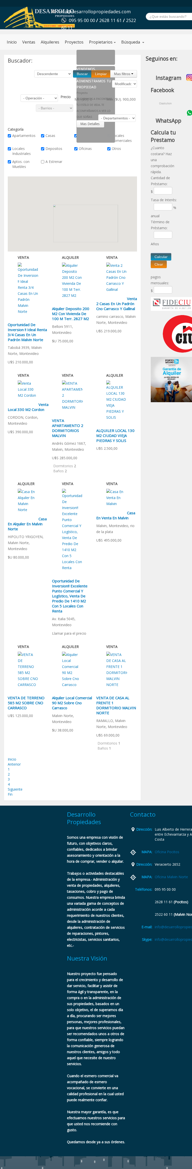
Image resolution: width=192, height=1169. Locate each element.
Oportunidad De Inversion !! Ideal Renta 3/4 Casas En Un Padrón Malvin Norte (27, 332)
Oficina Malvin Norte (171, 876)
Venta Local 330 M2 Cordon (28, 407)
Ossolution (165, 103)
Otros (116, 148)
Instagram (168, 77)
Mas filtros (122, 74)
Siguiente (15, 789)
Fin (10, 794)
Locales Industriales (21, 151)
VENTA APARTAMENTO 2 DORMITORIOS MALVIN (67, 428)
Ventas (28, 42)
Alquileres (50, 42)
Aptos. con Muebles (21, 164)
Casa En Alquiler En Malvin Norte (27, 523)
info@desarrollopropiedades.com (95, 12)
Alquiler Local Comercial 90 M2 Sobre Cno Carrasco (72, 702)
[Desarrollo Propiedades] (39, 17)
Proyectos (74, 42)
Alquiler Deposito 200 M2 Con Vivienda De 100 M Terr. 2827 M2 (70, 313)
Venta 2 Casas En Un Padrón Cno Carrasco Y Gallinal (116, 303)
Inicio (12, 42)
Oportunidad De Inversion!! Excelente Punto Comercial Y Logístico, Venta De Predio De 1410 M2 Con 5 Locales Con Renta (70, 595)
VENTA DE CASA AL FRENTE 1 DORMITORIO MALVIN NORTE (116, 705)
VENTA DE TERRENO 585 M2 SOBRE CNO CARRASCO (26, 702)
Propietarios (100, 42)
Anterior (14, 764)
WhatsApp (168, 120)
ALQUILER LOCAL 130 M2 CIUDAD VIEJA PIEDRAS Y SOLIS (115, 435)
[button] (84, 227)
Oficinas (85, 148)
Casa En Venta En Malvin (115, 515)
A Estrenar (54, 161)
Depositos (54, 148)
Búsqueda (131, 42)
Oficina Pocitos (167, 851)
